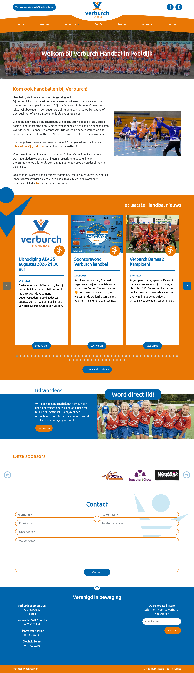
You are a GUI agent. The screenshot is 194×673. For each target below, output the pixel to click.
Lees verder (41, 345)
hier (38, 182)
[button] (17, 356)
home (20, 24)
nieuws (44, 24)
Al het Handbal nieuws (97, 369)
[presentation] (7, 286)
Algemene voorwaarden (25, 668)
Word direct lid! (133, 394)
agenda (147, 24)
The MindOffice (173, 668)
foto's (98, 24)
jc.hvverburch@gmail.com (28, 146)
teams (122, 24)
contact (172, 24)
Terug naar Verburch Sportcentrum (34, 7)
